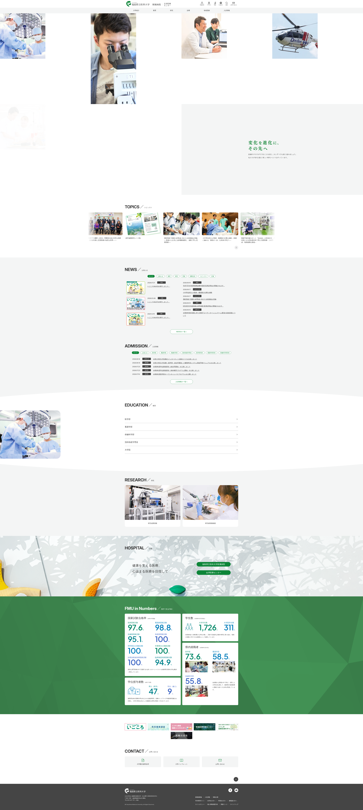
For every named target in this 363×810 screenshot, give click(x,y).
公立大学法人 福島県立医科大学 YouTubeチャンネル (236, 790)
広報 (212, 276)
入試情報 (227, 10)
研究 (171, 10)
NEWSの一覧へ (181, 332)
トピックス (203, 276)
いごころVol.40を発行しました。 (158, 317)
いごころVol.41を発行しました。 (158, 302)
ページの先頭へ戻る (236, 779)
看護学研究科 (212, 352)
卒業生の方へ (222, 800)
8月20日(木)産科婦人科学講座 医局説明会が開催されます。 (203, 306)
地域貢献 (207, 10)
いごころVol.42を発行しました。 (158, 286)
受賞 (184, 276)
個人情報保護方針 (212, 804)
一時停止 (236, 247)
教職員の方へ (233, 800)
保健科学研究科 (225, 352)
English (221, 5)
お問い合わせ (233, 5)
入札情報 (207, 797)
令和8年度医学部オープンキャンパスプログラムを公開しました (174, 374)
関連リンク (224, 804)
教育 (154, 10)
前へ (129, 224)
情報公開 (215, 797)
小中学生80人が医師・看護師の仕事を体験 (197, 292)
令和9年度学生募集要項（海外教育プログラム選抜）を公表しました (176, 370)
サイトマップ (234, 804)
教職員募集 (198, 797)
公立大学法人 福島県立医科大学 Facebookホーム (230, 790)
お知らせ (160, 276)
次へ (233, 224)
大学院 (127, 450)
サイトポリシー (200, 804)
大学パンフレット (181, 764)
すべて (151, 276)
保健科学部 (174, 352)
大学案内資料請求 (143, 764)
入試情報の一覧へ (181, 382)
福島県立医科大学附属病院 (213, 564)
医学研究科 (199, 352)
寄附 (215, 5)
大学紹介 (136, 10)
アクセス (209, 5)
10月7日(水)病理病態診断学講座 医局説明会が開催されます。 (204, 286)
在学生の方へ (211, 800)
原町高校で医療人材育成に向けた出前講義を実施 (199, 299)
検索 (227, 5)
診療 (188, 10)
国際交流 (192, 276)
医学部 (154, 352)
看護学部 (163, 352)
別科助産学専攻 (187, 352)
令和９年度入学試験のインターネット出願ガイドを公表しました (175, 359)
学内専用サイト (200, 800)
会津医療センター (213, 572)
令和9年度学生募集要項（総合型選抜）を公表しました (171, 367)
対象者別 (202, 5)
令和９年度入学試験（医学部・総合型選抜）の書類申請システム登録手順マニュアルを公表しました (187, 363)
